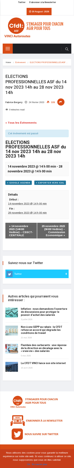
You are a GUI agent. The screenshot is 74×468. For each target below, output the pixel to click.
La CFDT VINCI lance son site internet (43, 363)
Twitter (22, 2)
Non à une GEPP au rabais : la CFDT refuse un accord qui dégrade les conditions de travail (41, 330)
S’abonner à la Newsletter (42, 2)
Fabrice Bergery (13, 102)
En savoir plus (39, 464)
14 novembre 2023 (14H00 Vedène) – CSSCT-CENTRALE (21, 231)
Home (8, 62)
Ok (28, 464)
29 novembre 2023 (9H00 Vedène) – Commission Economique (53, 231)
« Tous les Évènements (21, 122)
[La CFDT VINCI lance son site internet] (11, 367)
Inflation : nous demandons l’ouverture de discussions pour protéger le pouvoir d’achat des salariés (44, 312)
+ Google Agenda (18, 183)
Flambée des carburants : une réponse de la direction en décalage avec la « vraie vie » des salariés (43, 348)
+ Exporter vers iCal (50, 183)
